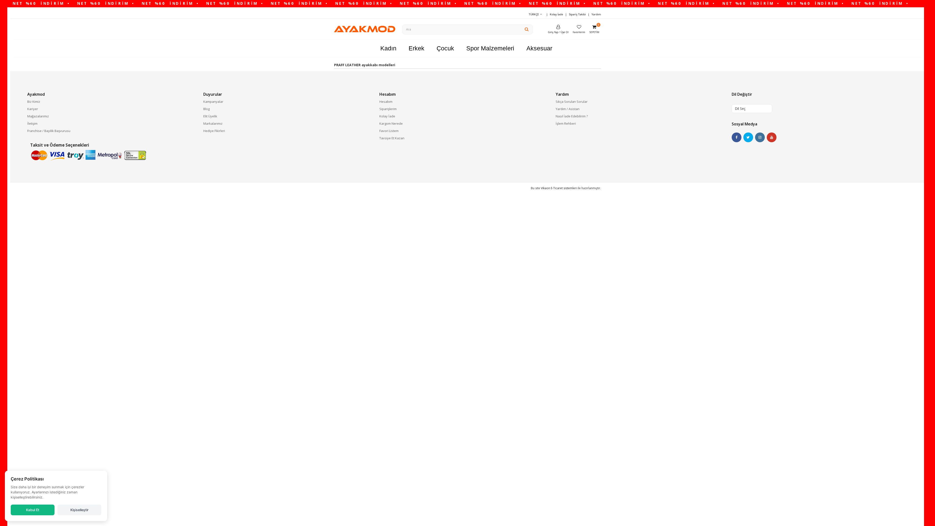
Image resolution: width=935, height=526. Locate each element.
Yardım (596, 14)
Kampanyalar (213, 101)
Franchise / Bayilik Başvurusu (48, 131)
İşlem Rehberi (566, 123)
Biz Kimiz (33, 101)
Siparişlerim (388, 109)
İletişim (32, 123)
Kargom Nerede (391, 123)
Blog (206, 109)
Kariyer (32, 109)
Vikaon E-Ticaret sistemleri (559, 188)
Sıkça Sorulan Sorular (572, 101)
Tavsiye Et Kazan (391, 138)
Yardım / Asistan (568, 109)
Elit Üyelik (210, 116)
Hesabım (386, 101)
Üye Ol (565, 32)
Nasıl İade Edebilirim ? (572, 116)
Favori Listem (389, 131)
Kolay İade (556, 14)
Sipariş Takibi (577, 14)
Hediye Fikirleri (214, 131)
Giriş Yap (553, 32)
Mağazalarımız (38, 116)
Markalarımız (213, 123)
